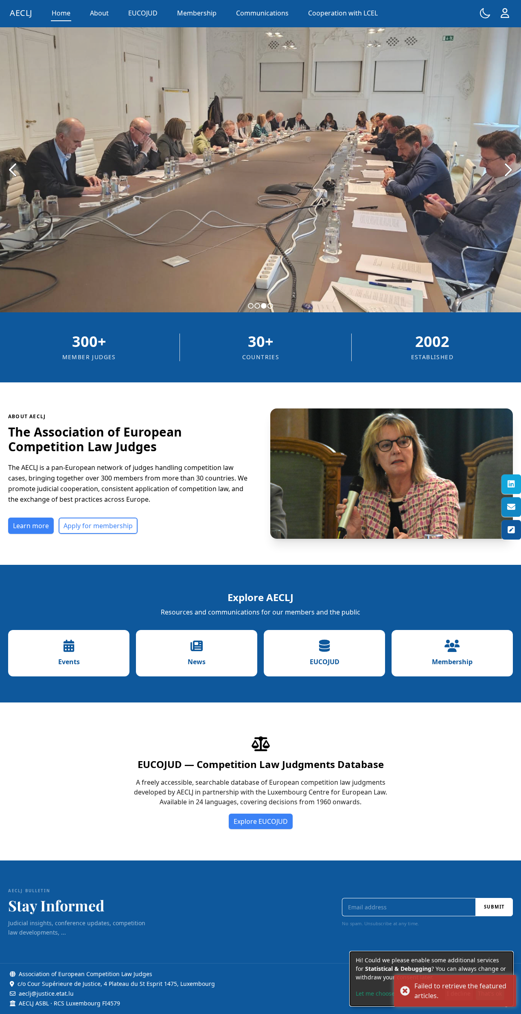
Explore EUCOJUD (261, 821)
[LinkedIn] (511, 484)
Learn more (31, 525)
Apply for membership (98, 525)
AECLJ (21, 12)
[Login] (504, 13)
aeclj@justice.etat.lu (46, 993)
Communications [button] (262, 13)
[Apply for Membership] (511, 530)
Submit (494, 907)
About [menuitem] (99, 13)
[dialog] (431, 979)
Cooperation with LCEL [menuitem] (343, 13)
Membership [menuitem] (197, 13)
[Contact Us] (511, 507)
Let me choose (375, 993)
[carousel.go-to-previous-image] (13, 169)
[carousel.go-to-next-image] (508, 169)
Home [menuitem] (61, 13)
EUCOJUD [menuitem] (143, 13)
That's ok (490, 993)
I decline (459, 993)
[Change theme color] (485, 13)
